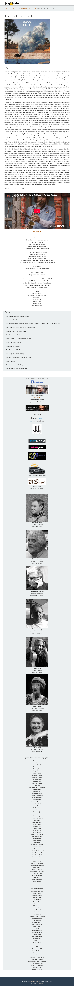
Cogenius (40, 983)
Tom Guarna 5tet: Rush (13, 335)
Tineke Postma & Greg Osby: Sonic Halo (18, 338)
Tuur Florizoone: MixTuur (14, 350)
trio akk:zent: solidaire (13, 320)
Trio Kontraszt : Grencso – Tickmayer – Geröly (20, 327)
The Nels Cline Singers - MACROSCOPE (18, 357)
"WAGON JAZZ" (37, 397)
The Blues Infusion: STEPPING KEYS (17, 316)
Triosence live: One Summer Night (16, 368)
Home (8, 9)
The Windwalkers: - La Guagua (15, 365)
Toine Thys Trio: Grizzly (13, 342)
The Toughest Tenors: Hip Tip (15, 353)
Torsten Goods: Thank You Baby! (16, 331)
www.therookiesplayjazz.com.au (37, 234)
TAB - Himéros (10, 361)
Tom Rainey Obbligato (13, 346)
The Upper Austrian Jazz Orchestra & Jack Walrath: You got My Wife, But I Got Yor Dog (33, 323)
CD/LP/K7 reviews (26, 9)
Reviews (15, 9)
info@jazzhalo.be (34, 981)
